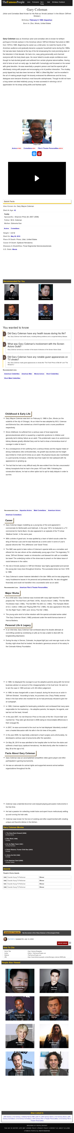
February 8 (34, 20)
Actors (14, 148)
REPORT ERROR (62, 943)
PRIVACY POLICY (43, 1128)
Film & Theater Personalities (48, 148)
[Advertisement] (38, 30)
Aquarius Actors (26, 510)
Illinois (14, 249)
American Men (27, 374)
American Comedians (13, 515)
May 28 (13, 236)
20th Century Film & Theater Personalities (45, 1119)
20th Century (7, 1117)
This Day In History (11, 1128)
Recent (44, 1125)
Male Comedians (40, 510)
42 (15, 210)
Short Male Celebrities (12, 378)
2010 (18, 236)
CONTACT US (54, 1128)
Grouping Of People (34, 1125)
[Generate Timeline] (12, 933)
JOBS (68, 1128)
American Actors (54, 510)
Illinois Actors (39, 374)
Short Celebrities (52, 374)
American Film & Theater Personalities (34, 587)
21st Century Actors (61, 1117)
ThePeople (13, 2)
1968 (41, 20)
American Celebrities (11, 374)
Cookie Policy (31, 1128)
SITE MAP (22, 1128)
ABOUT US (62, 1128)
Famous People (30, 1131)
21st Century (16, 1117)
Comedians (28, 148)
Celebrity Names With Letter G (31, 1117)
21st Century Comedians (23, 1119)
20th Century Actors (47, 1117)
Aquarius (48, 20)
